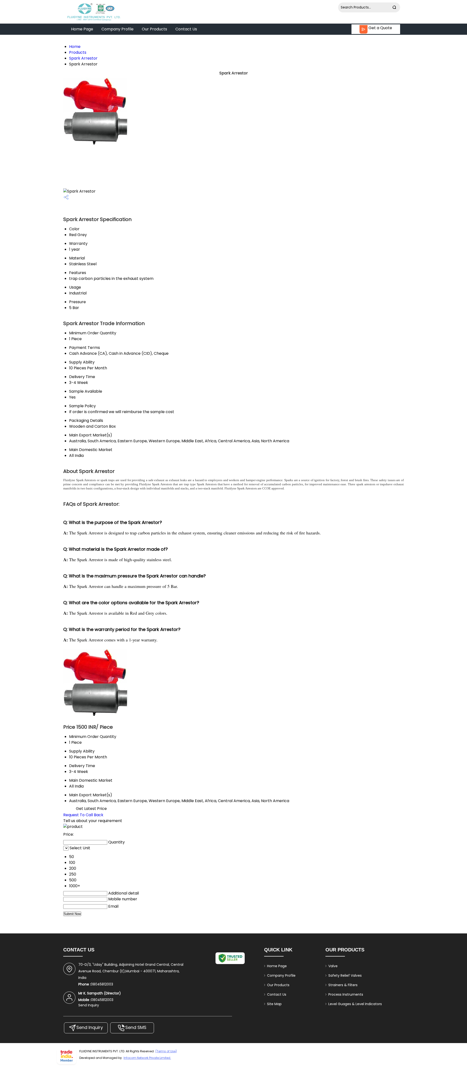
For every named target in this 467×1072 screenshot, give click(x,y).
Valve (333, 966)
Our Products (154, 29)
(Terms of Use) (166, 1051)
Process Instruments (345, 994)
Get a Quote (380, 28)
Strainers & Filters (343, 985)
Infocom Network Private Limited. (147, 1058)
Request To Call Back (83, 815)
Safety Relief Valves (345, 975)
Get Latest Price (91, 808)
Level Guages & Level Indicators (355, 1003)
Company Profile (117, 29)
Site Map (274, 1003)
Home (75, 46)
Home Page (82, 29)
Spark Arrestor (83, 58)
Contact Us (186, 29)
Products (77, 52)
